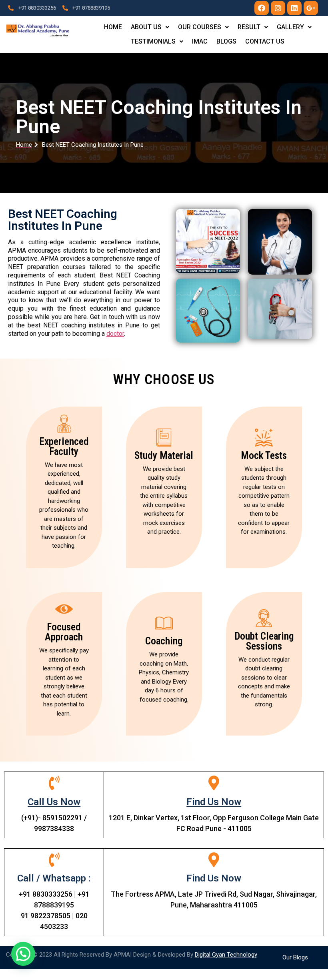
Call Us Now (54, 802)
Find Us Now (213, 802)
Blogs (226, 41)
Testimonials (153, 41)
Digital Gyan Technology (226, 954)
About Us (146, 27)
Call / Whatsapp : (54, 878)
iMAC (200, 41)
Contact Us (264, 41)
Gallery (290, 27)
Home (113, 27)
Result (249, 27)
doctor (115, 333)
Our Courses (199, 27)
